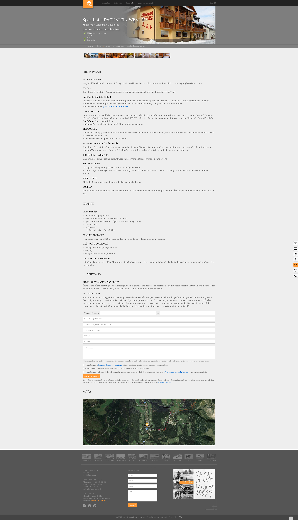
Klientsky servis (164, 382)
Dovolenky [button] (130, 3)
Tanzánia (154, 461)
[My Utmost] (180, 517)
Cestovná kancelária (98, 501)
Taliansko (98, 461)
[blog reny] (94, 506)
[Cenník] (295, 260)
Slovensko (143, 461)
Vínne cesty (211, 461)
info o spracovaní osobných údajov (177, 372)
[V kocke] (295, 244)
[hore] (291, 518)
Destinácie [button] (106, 3)
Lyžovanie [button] (118, 3)
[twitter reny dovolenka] (89, 506)
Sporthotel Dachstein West (135, 46)
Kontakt (213, 3)
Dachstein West (118, 46)
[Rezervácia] (295, 265)
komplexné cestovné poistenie (110, 365)
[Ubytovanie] (295, 254)
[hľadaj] (206, 2)
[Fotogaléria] (295, 249)
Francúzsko (121, 461)
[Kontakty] (295, 276)
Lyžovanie (98, 46)
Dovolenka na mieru (134, 517)
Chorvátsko (109, 461)
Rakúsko (108, 46)
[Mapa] (295, 270)
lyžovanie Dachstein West (115, 106)
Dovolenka (86, 461)
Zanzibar (166, 461)
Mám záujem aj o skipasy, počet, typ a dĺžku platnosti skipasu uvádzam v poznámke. (117, 368)
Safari (200, 461)
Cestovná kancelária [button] (146, 3)
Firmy (189, 461)
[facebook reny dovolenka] (84, 506)
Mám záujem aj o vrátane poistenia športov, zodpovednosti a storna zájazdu (126, 365)
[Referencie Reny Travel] (194, 484)
